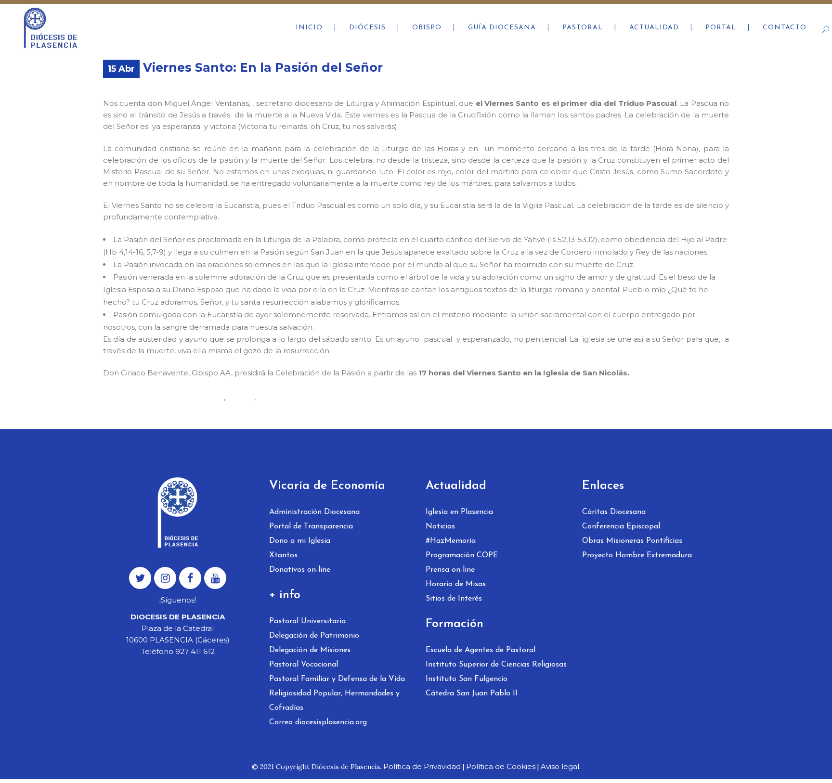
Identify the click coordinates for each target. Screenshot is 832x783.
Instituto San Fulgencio (466, 679)
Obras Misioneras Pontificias (632, 541)
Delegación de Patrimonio (314, 636)
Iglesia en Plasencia (459, 512)
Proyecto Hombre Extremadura (637, 555)
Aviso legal (560, 766)
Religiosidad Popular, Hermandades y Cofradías (334, 701)
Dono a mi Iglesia (299, 541)
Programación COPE (462, 555)
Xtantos (283, 555)
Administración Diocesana (314, 512)
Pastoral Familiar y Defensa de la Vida (337, 679)
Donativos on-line (299, 570)
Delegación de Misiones (310, 650)
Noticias (440, 526)
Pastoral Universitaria (307, 621)
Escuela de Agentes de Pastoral (480, 650)
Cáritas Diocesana (614, 512)
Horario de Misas (456, 584)
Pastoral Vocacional (303, 664)
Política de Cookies (500, 766)
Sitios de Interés (454, 599)
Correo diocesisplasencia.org (318, 722)
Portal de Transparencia (311, 526)
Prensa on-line (450, 570)
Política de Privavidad (422, 766)
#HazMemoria (451, 541)
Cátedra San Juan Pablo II (472, 693)
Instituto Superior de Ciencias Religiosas (496, 664)
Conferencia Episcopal (621, 526)
